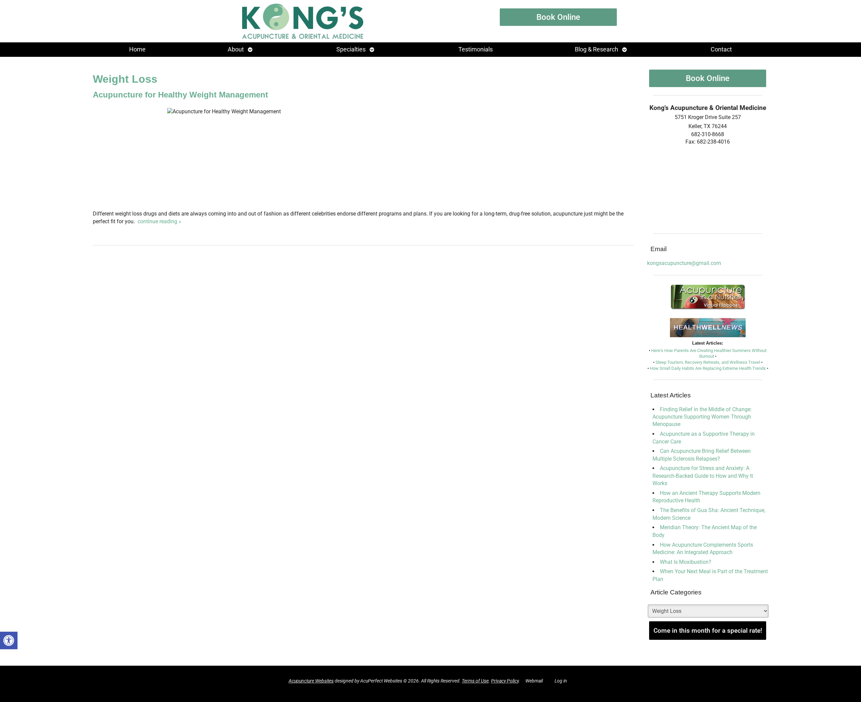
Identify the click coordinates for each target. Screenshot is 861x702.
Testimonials (475, 49)
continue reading (159, 221)
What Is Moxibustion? (685, 562)
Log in (561, 681)
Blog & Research (596, 49)
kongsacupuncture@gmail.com (684, 263)
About (236, 49)
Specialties (351, 49)
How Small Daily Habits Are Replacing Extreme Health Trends (708, 368)
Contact (721, 49)
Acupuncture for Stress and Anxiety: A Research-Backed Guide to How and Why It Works (702, 475)
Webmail (534, 681)
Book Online (558, 17)
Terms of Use (475, 681)
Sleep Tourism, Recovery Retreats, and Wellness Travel (708, 362)
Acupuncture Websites (311, 681)
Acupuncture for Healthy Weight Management (180, 94)
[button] (8, 640)
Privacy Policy (505, 681)
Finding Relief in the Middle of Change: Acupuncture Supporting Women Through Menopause (702, 417)
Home (137, 49)
